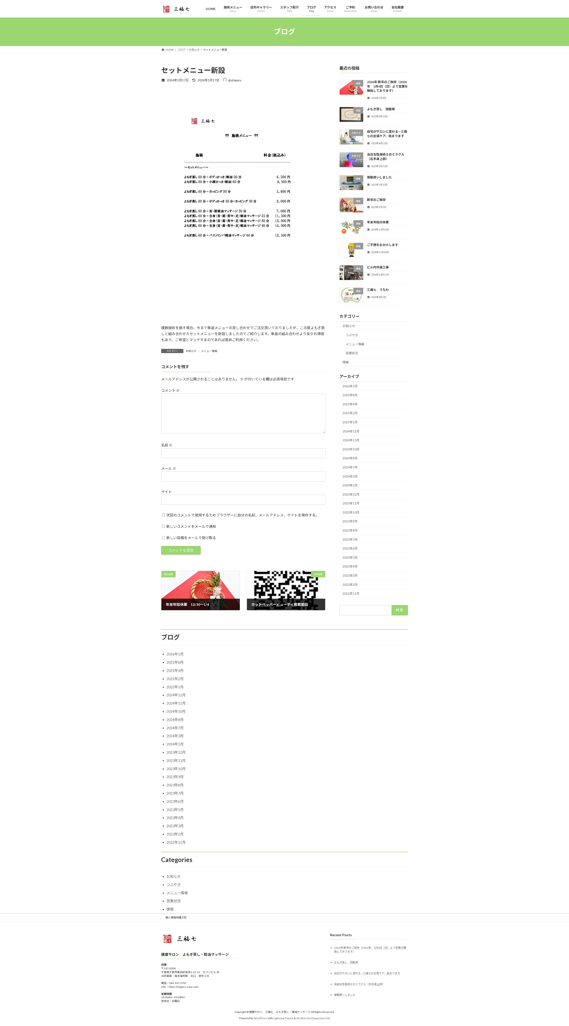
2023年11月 (351, 503)
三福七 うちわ (378, 290)
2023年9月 (350, 521)
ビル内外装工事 (378, 267)
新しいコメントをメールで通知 (191, 526)
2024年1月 (350, 485)
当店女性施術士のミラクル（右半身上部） (359, 984)
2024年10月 (351, 449)
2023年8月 (350, 530)
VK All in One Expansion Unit (313, 1018)
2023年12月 (351, 494)
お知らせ (191, 351)
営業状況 (352, 353)
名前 (166, 445)
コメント (170, 390)
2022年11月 (351, 593)
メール (168, 468)
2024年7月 (350, 467)
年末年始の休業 (378, 222)
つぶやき (352, 335)
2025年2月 (350, 413)
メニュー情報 (209, 351)
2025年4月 (350, 404)
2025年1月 (350, 422)
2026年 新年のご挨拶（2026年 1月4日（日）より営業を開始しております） (387, 86)
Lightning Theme (283, 1018)
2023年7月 (350, 539)
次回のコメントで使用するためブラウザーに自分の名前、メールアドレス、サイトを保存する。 (242, 515)
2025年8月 (350, 395)
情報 (346, 362)
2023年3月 (350, 575)
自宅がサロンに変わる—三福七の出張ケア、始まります (367, 973)
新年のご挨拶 (376, 200)
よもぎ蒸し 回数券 (381, 109)
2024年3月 (350, 476)
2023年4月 (350, 566)
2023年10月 (351, 512)
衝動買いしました (379, 177)
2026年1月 (350, 386)
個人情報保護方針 (176, 917)
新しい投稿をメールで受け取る (191, 538)
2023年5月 (350, 557)
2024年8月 (350, 458)
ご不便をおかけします (382, 244)
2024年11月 (351, 440)
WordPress (260, 1018)
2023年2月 (350, 584)
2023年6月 (350, 548)
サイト (166, 492)
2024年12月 (351, 431)
